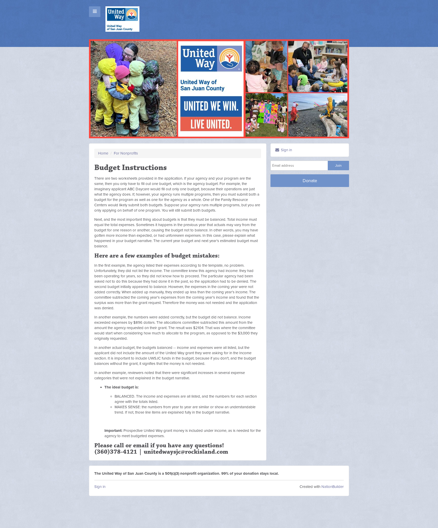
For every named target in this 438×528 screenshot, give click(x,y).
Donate (310, 180)
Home (103, 153)
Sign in (99, 486)
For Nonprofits (126, 153)
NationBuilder (332, 486)
